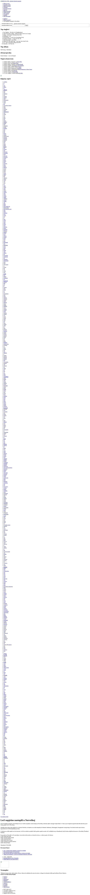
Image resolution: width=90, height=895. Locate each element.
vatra (4, 763)
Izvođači (5, 15)
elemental (5, 260)
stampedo (5, 707)
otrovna (4, 560)
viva (4, 777)
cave (4, 183)
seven (4, 689)
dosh (4, 241)
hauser (4, 332)
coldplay (5, 198)
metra (4, 492)
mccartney (5, 486)
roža (4, 674)
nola (4, 539)
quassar (5, 625)
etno (4, 272)
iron (4, 360)
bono (4, 154)
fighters (5, 282)
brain (4, 162)
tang (4, 734)
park (4, 569)
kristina (4, 415)
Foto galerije (6, 13)
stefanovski (5, 712)
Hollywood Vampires (19, 65)
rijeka (5, 654)
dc (3, 218)
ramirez (5, 637)
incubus (4, 355)
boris (4, 159)
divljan (4, 233)
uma (4, 755)
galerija (5, 297)
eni (4, 268)
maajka (4, 456)
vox (4, 779)
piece (4, 582)
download (5, 242)
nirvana (5, 533)
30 (3, 813)
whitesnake (5, 782)
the (4, 739)
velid (4, 768)
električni (5, 259)
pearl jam (5, 578)
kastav (4, 384)
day (4, 216)
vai (4, 760)
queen (4, 626)
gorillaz (4, 310)
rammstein (5, 638)
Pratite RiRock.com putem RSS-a (10, 859)
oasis (4, 542)
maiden (5, 459)
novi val (5, 541)
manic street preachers (7, 467)
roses (4, 672)
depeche (5, 227)
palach (5, 567)
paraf (4, 568)
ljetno (4, 452)
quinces (5, 629)
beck (4, 129)
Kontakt (5, 885)
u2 (4, 752)
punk (4, 615)
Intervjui (5, 10)
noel (4, 537)
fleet (4, 288)
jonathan (5, 376)
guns (4, 323)
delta (4, 223)
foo (4, 292)
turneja (4, 749)
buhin (4, 175)
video (4, 771)
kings (4, 393)
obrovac (5, 544)
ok (3, 549)
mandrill (5, 465)
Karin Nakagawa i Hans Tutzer (25, 69)
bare (4, 124)
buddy (4, 174)
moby (4, 499)
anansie (5, 96)
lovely (4, 454)
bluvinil (4, 149)
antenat (5, 97)
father (4, 276)
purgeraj (5, 617)
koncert (5, 407)
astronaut (5, 109)
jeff (4, 370)
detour (4, 228)
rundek (5, 675)
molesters (5, 503)
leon (4, 434)
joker (4, 375)
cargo (4, 180)
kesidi (4, 389)
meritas (5, 488)
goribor (5, 309)
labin (4, 420)
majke (4, 461)
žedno (4, 809)
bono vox (5, 155)
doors (4, 238)
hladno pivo (6, 344)
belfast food (6, 136)
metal (4, 489)
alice (4, 91)
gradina (5, 313)
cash (4, 181)
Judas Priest (15, 63)
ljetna (4, 451)
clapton (5, 192)
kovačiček (5, 411)
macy (4, 457)
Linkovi (5, 883)
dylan (4, 250)
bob (4, 150)
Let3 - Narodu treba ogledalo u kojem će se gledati (14, 850)
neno (4, 528)
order (4, 558)
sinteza (4, 698)
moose (4, 506)
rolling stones (6, 667)
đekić (4, 799)
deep (4, 221)
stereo (4, 714)
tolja (4, 742)
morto (4, 511)
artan (4, 106)
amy (4, 95)
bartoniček (5, 125)
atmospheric (6, 111)
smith (4, 705)
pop (4, 599)
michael (5, 494)
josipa (4, 379)
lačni (4, 427)
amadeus (5, 93)
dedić (4, 220)
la (3, 419)
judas (4, 380)
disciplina (5, 229)
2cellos (5, 82)
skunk (4, 700)
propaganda (6, 611)
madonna (5, 458)
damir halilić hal (6, 206)
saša (4, 684)
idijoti (4, 349)
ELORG (20, 61)
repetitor (5, 649)
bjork (4, 144)
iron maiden (5, 362)
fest (4, 279)
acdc (4, 85)
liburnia (5, 444)
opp (4, 555)
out (4, 561)
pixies (4, 592)
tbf (4, 736)
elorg (4, 262)
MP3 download (6, 16)
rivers (4, 658)
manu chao (5, 472)
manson (4, 470)
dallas (4, 203)
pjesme (4, 594)
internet (5, 358)
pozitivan (5, 604)
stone (4, 720)
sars (4, 680)
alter (4, 92)
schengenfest (5, 685)
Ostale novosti (6, 12)
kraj (4, 413)
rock (4, 662)
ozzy (4, 564)
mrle (4, 517)
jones (4, 378)
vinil (4, 773)
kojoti (4, 405)
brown (4, 168)
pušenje (5, 622)
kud (4, 416)
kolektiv (5, 406)
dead (4, 219)
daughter (5, 213)
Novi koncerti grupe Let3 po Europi (11, 851)
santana (5, 678)
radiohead (5, 633)
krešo (4, 414)
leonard (5, 436)
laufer (4, 425)
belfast (4, 135)
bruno (4, 171)
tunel (4, 747)
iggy (4, 351)
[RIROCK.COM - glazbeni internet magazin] (11, 1)
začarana (5, 794)
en (3, 265)
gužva (4, 325)
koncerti (5, 409)
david (4, 215)
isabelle (5, 363)
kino (4, 394)
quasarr (5, 624)
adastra (4, 87)
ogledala (5, 547)
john (4, 374)
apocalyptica (5, 100)
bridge (4, 166)
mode (4, 501)
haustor (4, 333)
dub (4, 243)
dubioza (5, 245)
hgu (4, 340)
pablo (4, 565)
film (4, 283)
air (3, 88)
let (3, 437)
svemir (4, 730)
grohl (4, 319)
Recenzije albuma (7, 8)
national (5, 526)
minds (4, 497)
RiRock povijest (7, 6)
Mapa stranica (6, 887)
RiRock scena (6, 3)
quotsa (4, 630)
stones (4, 723)
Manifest (5, 880)
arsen (4, 102)
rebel (4, 642)
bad (4, 119)
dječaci (4, 236)
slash (4, 701)
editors (4, 253)
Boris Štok (15, 72)
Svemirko (19, 68)
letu (4, 441)
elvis (4, 263)
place (4, 595)
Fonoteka (5, 7)
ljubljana (5, 453)
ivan (4, 364)
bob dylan (5, 151)
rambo (4, 635)
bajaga (4, 120)
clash (4, 193)
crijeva (4, 200)
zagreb (5, 791)
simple (4, 696)
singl (4, 697)
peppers (5, 581)
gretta (4, 318)
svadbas (5, 729)
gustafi (4, 324)
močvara (5, 514)
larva (4, 424)
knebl (4, 401)
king (4, 392)
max (4, 484)
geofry (4, 301)
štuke (4, 806)
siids (4, 693)
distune (5, 232)
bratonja (5, 163)
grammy (5, 314)
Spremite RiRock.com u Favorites (10, 858)
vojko (4, 778)
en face (4, 267)
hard (4, 328)
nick (4, 532)
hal (4, 327)
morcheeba (5, 507)
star (4, 710)
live (4, 449)
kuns (4, 418)
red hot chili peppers (7, 644)
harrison (5, 329)
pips (4, 585)
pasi (4, 572)
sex (4, 690)
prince (4, 607)
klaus (4, 398)
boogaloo (5, 157)
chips (4, 187)
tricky (4, 744)
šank (4, 802)
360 (4, 814)
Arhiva (4, 878)
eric (4, 269)
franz (4, 296)
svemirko (5, 731)
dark (4, 210)
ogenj (4, 546)
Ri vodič (5, 884)
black (4, 145)
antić (4, 98)
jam (4, 367)
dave (4, 214)
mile (4, 496)
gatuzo (4, 300)
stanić (4, 708)
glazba (4, 305)
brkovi (5, 167)
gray (4, 315)
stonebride (5, 721)
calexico (5, 177)
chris (4, 188)
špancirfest (5, 804)
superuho (5, 728)
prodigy (5, 608)
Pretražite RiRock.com (7, 25)
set (3, 688)
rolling (4, 666)
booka (4, 158)
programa (5, 610)
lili (3, 446)
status (4, 711)
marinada (5, 474)
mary (4, 480)
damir (4, 205)
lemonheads (5, 432)
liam (4, 442)
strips (4, 725)
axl (4, 115)
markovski (5, 477)
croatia (4, 201)
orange (4, 556)
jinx (4, 371)
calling (4, 179)
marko (4, 476)
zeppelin (5, 795)
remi (4, 647)
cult (4, 202)
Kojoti (15, 70)
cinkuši (4, 191)
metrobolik (5, 493)
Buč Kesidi (20, 64)
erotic (4, 271)
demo (4, 224)
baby (4, 118)
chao (4, 185)
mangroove (5, 466)
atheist (4, 110)
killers (4, 390)
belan (4, 133)
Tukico (19, 66)
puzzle (4, 621)
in (3, 354)
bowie (4, 161)
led (4, 428)
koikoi (4, 403)
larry (4, 423)
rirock (5, 655)
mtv (4, 519)
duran (4, 247)
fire (4, 284)
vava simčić (5, 765)
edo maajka (5, 255)
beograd (5, 138)
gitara (4, 303)
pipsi (4, 587)
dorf (4, 240)
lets (4, 440)
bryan (4, 172)
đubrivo (4, 800)
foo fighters (5, 293)
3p (3, 83)
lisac (4, 448)
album (5, 90)
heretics (4, 336)
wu (4, 785)
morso (4, 508)
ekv (4, 258)
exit (4, 274)
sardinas (5, 679)
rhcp (4, 651)
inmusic (5, 356)
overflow (5, 563)
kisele (4, 397)
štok (4, 805)
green (4, 316)
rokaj (4, 665)
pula (4, 613)
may (4, 485)
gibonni (5, 302)
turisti (4, 748)
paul (4, 574)
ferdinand (5, 278)
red (4, 643)
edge (4, 251)
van (4, 762)
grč (4, 321)
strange (5, 724)
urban (5, 756)
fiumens (5, 287)
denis (4, 225)
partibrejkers (6, 571)
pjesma (4, 593)
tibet (4, 741)
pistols (4, 589)
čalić (4, 797)
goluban (5, 306)
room (4, 670)
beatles (5, 128)
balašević (5, 122)
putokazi (5, 620)
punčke (5, 616)
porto (4, 602)
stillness (4, 717)
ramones (5, 639)
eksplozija (5, 256)
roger (4, 663)
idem (4, 347)
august (4, 114)
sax (4, 683)
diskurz (5, 230)
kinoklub (5, 396)
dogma (4, 237)
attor (4, 113)
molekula (5, 502)
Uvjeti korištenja (7, 881)
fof (4, 291)
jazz (4, 368)
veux (4, 769)
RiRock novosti (6, 11)
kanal (4, 381)
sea (4, 687)
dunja (4, 246)
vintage (4, 776)
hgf (4, 338)
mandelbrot (5, 462)
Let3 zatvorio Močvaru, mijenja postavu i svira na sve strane (16, 853)
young (4, 786)
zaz (4, 792)
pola (4, 598)
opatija (4, 554)
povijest (5, 603)
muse (4, 521)
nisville (5, 535)
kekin (4, 387)
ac (3, 84)
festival (5, 281)
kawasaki (5, 385)
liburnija (5, 445)
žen (4, 810)
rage (4, 634)
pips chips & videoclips (8, 586)
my (4, 523)
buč (4, 176)
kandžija (5, 383)
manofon (5, 468)
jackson (5, 365)
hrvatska (5, 345)
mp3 (4, 516)
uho (4, 754)
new (4, 531)
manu (4, 471)
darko (4, 211)
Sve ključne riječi (4, 816)
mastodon (5, 482)
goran (4, 307)
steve (4, 716)
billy (4, 142)
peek (4, 580)
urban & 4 (5, 758)
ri (3, 652)
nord (4, 540)
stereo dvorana (6, 715)
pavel (4, 576)
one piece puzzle (6, 551)
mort (4, 510)
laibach (5, 422)
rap (4, 640)
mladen (5, 498)
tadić (4, 733)
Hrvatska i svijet (7, 4)
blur (4, 148)
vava (4, 764)
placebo (5, 597)
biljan (4, 141)
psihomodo (5, 612)
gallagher (5, 298)
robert (4, 660)
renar (4, 648)
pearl (4, 577)
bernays (5, 140)
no (3, 536)
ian (4, 346)
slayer (4, 702)
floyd (4, 289)
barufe (4, 127)
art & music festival (7, 105)
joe (4, 372)
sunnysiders (6, 726)
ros (4, 671)
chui (4, 189)
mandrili (5, 463)
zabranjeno (5, 790)
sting (4, 719)
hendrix (5, 334)
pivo (4, 590)
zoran (4, 796)
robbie (4, 659)
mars (4, 479)
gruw (4, 320)
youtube (5, 787)
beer (4, 131)
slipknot (5, 703)
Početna (5, 18)
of (3, 545)
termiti (4, 737)
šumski (4, 808)
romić (4, 668)
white (4, 781)
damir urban (6, 207)
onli (4, 552)
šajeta (4, 801)
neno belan (5, 530)
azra (4, 117)
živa (4, 811)
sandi (4, 676)
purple (4, 618)
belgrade (5, 137)
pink (4, 583)
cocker (4, 196)
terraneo (5, 738)
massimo (5, 481)
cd (4, 184)
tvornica (5, 751)
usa (4, 759)
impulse (5, 353)
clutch (4, 194)
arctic (4, 101)
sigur (4, 692)
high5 (4, 341)
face (4, 275)
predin (4, 606)
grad (4, 311)
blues (4, 146)
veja (4, 767)
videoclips (5, 772)
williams (5, 783)
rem (4, 645)
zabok (4, 788)
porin (4, 600)
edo (4, 254)
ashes (4, 108)
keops (4, 388)
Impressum (5, 879)
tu (3, 746)
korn (4, 410)
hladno (5, 342)
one (4, 550)
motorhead (5, 512)
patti (4, 573)
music (4, 522)
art (4, 104)
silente (4, 694)
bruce (4, 170)
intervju (4, 359)
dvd (4, 249)
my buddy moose (6, 525)
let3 (4, 439)
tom (4, 743)
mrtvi (4, 518)
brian (4, 164)
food (4, 295)
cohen (4, 197)
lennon (4, 433)
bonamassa (5, 153)
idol (4, 350)
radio (4, 631)
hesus (4, 337)
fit (3, 286)
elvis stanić (5, 264)
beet (4, 132)
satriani (4, 682)
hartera (5, 331)
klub (4, 400)
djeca (4, 234)
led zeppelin (5, 429)
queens (4, 628)
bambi (4, 123)
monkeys (5, 504)
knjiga (4, 402)
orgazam (5, 559)
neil (4, 527)
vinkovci (5, 774)
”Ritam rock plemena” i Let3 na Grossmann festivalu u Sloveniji (17, 854)
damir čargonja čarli (7, 209)
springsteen (5, 706)
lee (3, 431)
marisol (4, 475)
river (4, 657)
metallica (5, 490)
